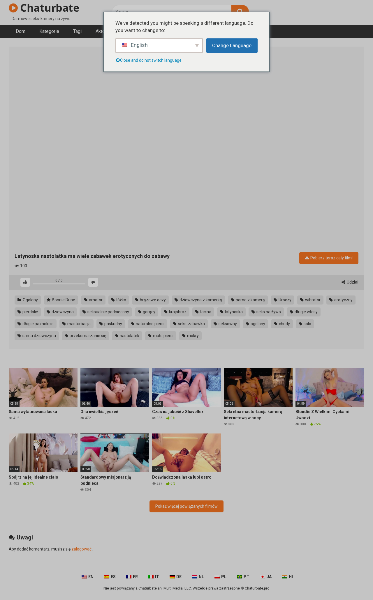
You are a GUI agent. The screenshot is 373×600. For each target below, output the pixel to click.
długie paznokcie (38, 323)
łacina (205, 311)
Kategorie (49, 31)
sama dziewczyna (39, 335)
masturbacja (78, 323)
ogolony (257, 323)
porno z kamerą (250, 300)
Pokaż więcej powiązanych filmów (186, 506)
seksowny (227, 323)
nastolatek (129, 335)
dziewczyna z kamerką (200, 300)
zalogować (81, 549)
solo (307, 323)
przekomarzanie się (87, 335)
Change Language (231, 45)
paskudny (112, 323)
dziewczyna (62, 311)
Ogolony (30, 300)
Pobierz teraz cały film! (331, 258)
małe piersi (162, 335)
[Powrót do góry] (353, 582)
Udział (352, 282)
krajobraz (177, 311)
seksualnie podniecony (108, 311)
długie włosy (306, 311)
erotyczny (343, 300)
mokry (192, 335)
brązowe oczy (152, 300)
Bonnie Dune (63, 300)
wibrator (312, 300)
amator (95, 300)
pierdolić (30, 311)
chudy (284, 323)
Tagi (77, 31)
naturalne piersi (149, 323)
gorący (148, 311)
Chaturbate (48, 8)
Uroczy (284, 300)
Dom (20, 31)
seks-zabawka (191, 323)
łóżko (120, 300)
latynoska (233, 311)
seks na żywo (268, 311)
